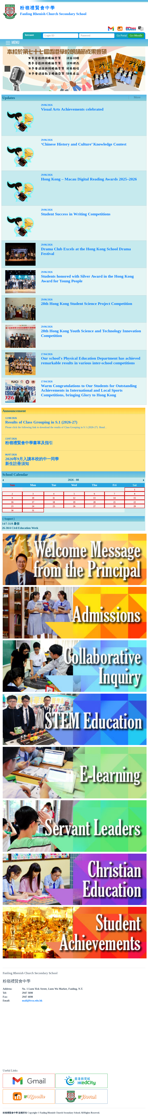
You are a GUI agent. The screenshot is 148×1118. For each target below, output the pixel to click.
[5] (61, 88)
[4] (57, 88)
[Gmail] (110, 27)
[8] (72, 88)
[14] (95, 88)
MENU (15, 42)
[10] (80, 88)
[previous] (7, 69)
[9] (76, 88)
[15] (98, 88)
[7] (68, 88)
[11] (83, 88)
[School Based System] (128, 27)
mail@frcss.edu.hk (32, 1000)
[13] (91, 88)
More (137, 97)
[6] (64, 88)
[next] (140, 69)
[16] (102, 88)
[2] (49, 88)
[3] (53, 88)
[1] (45, 88)
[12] (87, 88)
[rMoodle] (119, 27)
